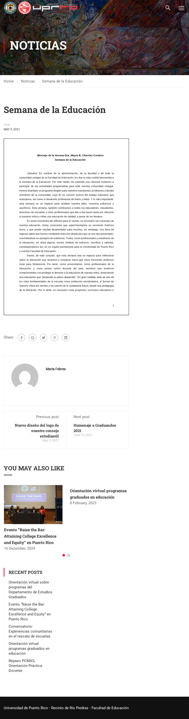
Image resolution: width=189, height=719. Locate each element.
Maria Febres (56, 369)
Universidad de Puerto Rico (26, 708)
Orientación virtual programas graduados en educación (29, 648)
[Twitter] (43, 337)
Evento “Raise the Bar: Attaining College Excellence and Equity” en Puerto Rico (30, 536)
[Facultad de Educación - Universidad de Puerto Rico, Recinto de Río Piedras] (41, 7)
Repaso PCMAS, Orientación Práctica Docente (25, 666)
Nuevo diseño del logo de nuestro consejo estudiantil (37, 430)
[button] (64, 555)
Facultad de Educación (110, 708)
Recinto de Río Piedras (69, 708)
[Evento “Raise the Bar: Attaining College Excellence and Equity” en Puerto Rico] (33, 504)
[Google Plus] (32, 337)
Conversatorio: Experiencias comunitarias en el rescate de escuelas (30, 631)
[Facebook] (21, 337)
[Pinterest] (54, 337)
